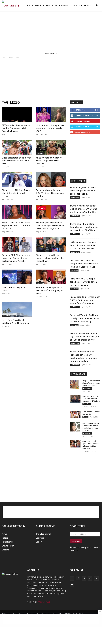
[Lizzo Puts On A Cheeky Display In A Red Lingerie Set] (17, 309)
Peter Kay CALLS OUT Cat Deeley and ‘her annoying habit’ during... (91, 398)
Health (5, 121)
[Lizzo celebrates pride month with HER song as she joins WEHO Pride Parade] (17, 147)
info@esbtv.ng (44, 602)
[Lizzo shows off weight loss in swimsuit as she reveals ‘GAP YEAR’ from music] (51, 114)
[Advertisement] (51, 30)
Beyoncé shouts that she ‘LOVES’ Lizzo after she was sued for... (50, 193)
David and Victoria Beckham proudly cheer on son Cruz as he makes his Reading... (84, 318)
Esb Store (40, 538)
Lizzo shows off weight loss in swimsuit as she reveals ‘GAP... (50, 128)
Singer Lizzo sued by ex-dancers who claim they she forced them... (50, 258)
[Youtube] (72, 585)
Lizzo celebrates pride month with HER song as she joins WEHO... (16, 160)
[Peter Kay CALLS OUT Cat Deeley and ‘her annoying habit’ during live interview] (75, 399)
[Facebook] (72, 578)
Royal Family (87, 388)
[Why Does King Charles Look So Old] (75, 414)
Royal (48, 5)
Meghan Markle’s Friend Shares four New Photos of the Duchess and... (91, 383)
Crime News (87, 433)
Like (96, 110)
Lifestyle (76, 5)
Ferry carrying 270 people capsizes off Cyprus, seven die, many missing (83, 281)
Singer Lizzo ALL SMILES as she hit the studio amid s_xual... (16, 193)
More (86, 5)
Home (4, 58)
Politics (38, 5)
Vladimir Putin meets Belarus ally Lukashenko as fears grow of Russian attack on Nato (85, 336)
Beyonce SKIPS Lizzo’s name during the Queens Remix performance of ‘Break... (16, 258)
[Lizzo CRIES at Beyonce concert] (17, 277)
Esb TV (39, 542)
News (29, 5)
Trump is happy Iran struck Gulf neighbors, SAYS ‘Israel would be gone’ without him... (84, 208)
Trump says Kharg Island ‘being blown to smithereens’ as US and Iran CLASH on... (84, 227)
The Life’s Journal (43, 534)
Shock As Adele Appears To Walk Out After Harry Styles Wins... (49, 290)
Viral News (40, 283)
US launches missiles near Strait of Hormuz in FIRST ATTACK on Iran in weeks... (83, 245)
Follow (95, 115)
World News (75, 197)
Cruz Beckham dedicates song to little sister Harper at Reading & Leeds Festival (84, 263)
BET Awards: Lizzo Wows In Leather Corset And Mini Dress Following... (16, 128)
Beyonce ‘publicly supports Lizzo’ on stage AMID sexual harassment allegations (50, 225)
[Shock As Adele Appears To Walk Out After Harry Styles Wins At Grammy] (51, 277)
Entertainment (62, 5)
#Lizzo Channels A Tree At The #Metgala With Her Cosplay (49, 160)
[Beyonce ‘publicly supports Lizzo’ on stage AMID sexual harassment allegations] (51, 212)
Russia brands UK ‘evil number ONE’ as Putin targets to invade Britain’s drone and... (85, 300)
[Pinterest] (84, 578)
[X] (96, 578)
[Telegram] (90, 578)
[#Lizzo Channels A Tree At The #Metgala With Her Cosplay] (51, 147)
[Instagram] (78, 578)
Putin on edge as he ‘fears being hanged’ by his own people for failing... (83, 190)
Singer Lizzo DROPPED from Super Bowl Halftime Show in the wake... (16, 225)
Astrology (40, 153)
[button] (97, 5)
